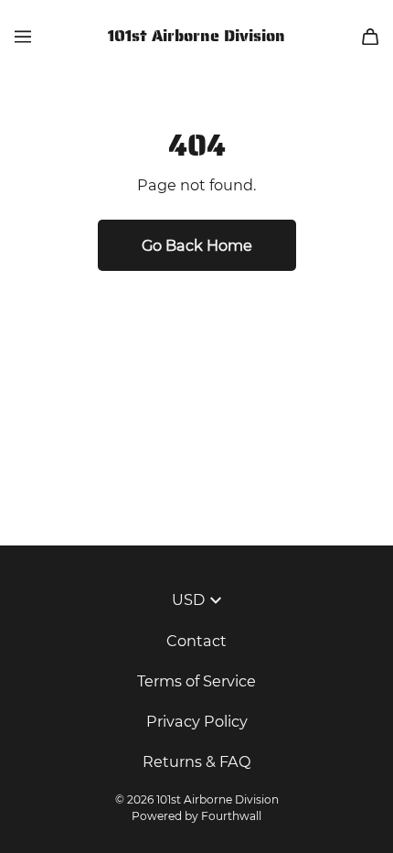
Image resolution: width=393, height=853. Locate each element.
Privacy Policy (197, 721)
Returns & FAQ (197, 761)
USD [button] (188, 599)
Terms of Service (196, 681)
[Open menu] (23, 36)
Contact (196, 641)
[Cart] (370, 36)
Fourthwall (231, 816)
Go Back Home (197, 245)
